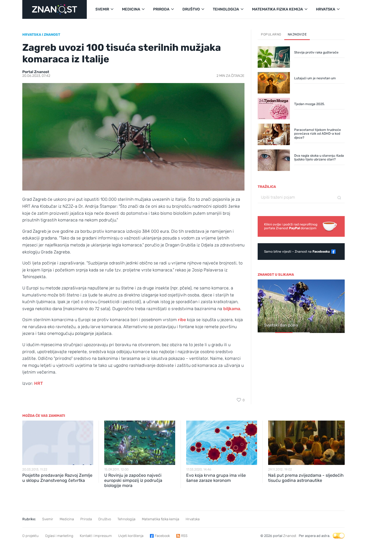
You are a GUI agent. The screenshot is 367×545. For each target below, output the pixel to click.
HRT (38, 383)
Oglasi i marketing (59, 536)
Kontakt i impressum (96, 536)
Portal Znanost (35, 72)
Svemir (47, 519)
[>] (338, 306)
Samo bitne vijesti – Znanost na (297, 251)
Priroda (86, 519)
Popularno (271, 34)
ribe (182, 319)
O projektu (30, 536)
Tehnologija (126, 519)
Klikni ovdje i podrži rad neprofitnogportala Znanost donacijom (290, 226)
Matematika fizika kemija (160, 519)
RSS (184, 536)
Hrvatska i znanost (41, 35)
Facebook (162, 536)
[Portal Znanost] (54, 9)
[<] (264, 306)
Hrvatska (193, 519)
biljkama (231, 308)
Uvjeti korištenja (130, 536)
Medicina (67, 519)
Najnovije (297, 34)
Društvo (104, 519)
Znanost (289, 536)
